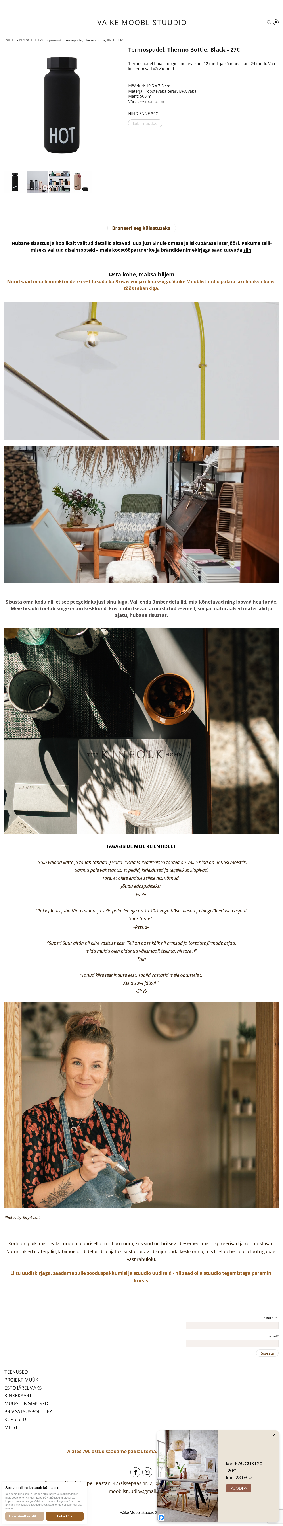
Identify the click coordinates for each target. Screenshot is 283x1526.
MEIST (11, 1427)
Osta (115, 274)
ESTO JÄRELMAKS (23, 1388)
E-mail (272, 1336)
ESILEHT (10, 40)
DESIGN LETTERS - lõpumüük (40, 40)
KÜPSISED (15, 1419)
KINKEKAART (18, 1395)
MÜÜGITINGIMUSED (26, 1403)
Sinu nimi (271, 1318)
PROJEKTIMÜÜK (21, 1380)
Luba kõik (64, 1516)
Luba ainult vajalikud (25, 1516)
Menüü (276, 22)
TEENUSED (16, 1372)
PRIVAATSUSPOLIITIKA (28, 1411)
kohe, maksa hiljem (147, 274)
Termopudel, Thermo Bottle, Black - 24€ (93, 40)
